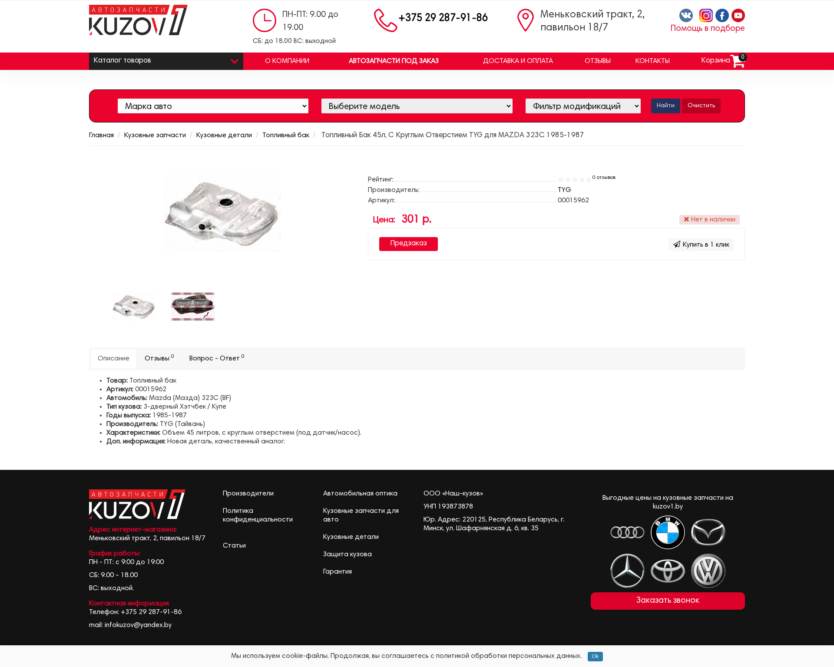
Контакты (652, 61)
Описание (113, 358)
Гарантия (337, 571)
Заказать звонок (667, 601)
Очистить (701, 106)
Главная (101, 135)
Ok (595, 656)
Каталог (122, 61)
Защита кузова (347, 554)
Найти (666, 106)
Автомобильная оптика (360, 493)
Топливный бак (285, 135)
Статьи (234, 545)
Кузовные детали (224, 135)
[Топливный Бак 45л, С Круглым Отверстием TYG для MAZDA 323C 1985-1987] (193, 306)
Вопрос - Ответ (217, 358)
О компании (287, 61)
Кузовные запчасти (155, 135)
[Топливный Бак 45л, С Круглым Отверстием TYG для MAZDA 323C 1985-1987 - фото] (222, 213)
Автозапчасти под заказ (394, 61)
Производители (248, 493)
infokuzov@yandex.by (138, 625)
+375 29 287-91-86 (443, 18)
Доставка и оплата (518, 61)
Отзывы (598, 61)
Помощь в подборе (708, 29)
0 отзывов (604, 177)
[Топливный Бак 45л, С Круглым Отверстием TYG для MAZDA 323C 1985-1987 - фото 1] (134, 306)
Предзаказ (408, 244)
